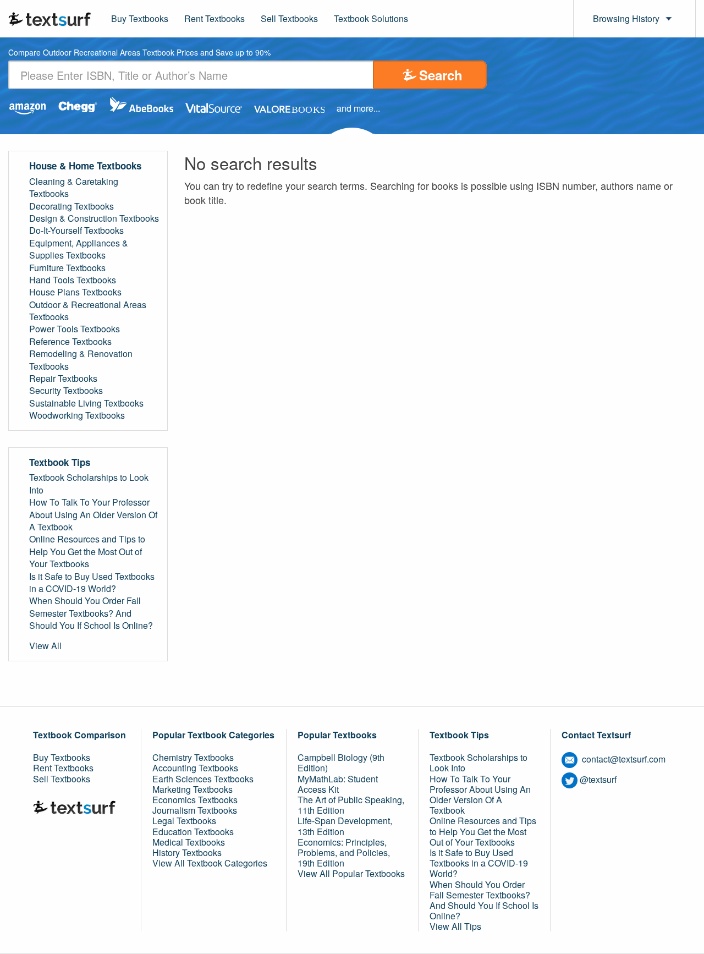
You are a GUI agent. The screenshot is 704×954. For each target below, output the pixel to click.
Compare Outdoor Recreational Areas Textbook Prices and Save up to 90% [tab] (139, 53)
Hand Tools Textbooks (72, 280)
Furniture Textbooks (67, 268)
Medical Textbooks (188, 842)
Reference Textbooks (70, 342)
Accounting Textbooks (195, 767)
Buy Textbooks (139, 18)
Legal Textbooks (184, 820)
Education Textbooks (193, 831)
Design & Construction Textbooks (94, 218)
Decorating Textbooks (71, 206)
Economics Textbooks (195, 799)
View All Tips (455, 926)
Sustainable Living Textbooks (86, 403)
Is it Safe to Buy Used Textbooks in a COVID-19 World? (92, 583)
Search (441, 74)
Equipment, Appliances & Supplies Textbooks (78, 249)
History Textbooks (187, 852)
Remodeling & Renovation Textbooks (81, 360)
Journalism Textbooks (194, 810)
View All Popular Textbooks (351, 873)
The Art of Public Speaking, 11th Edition (351, 804)
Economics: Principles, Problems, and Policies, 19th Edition (344, 852)
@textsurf (598, 779)
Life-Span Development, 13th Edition (345, 825)
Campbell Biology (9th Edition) (341, 762)
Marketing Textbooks (192, 789)
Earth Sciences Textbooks (203, 778)
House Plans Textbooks (75, 292)
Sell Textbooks (289, 18)
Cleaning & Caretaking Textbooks (73, 188)
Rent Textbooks (214, 18)
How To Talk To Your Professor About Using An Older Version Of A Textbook (93, 514)
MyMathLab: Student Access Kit (338, 784)
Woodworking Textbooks (77, 415)
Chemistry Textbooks (193, 757)
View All (45, 646)
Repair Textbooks (63, 378)
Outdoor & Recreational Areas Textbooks (87, 311)
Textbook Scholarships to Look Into (88, 483)
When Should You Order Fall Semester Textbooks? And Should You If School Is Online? (91, 613)
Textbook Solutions (371, 18)
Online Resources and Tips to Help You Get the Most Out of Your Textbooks (87, 551)
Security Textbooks (66, 391)
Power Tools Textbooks (74, 329)
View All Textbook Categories (209, 863)
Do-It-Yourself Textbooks (76, 230)
